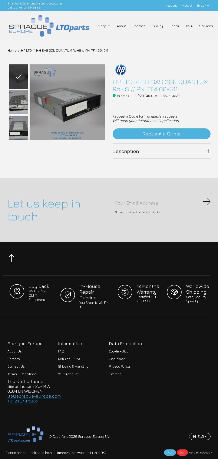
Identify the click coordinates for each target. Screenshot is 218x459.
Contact (139, 26)
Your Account (68, 374)
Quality (157, 26)
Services (206, 26)
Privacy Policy (119, 366)
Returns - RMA (69, 359)
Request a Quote (162, 133)
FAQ (61, 351)
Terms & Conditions (22, 374)
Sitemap (115, 374)
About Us (14, 351)
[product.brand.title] (161, 69)
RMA (189, 26)
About (121, 26)
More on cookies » (200, 452)
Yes (169, 452)
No (182, 452)
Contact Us (16, 366)
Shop (102, 26)
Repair (174, 26)
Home (11, 50)
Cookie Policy (119, 351)
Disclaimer (117, 359)
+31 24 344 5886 (29, 7)
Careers (13, 359)
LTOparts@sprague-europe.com (41, 3)
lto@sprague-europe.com (34, 396)
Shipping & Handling (73, 366)
